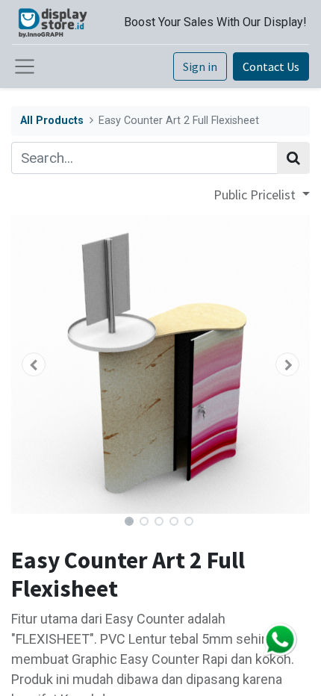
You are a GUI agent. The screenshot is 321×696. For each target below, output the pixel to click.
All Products (52, 120)
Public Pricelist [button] (256, 194)
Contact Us (271, 66)
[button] (33, 364)
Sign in (200, 66)
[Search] (293, 158)
